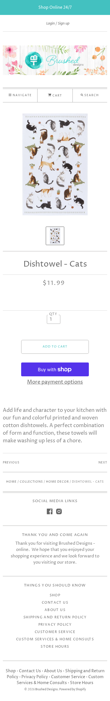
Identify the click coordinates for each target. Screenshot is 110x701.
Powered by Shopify (72, 689)
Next (102, 463)
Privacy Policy (55, 624)
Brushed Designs (46, 689)
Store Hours (55, 646)
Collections (31, 482)
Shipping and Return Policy (55, 617)
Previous (11, 463)
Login (50, 23)
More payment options (55, 382)
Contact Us (55, 602)
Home (11, 482)
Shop (55, 595)
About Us (55, 610)
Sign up (63, 23)
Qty (53, 314)
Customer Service (55, 632)
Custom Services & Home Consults (55, 639)
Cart (56, 96)
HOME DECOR (57, 482)
